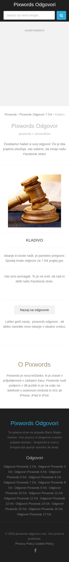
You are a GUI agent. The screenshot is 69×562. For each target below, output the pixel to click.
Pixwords (11, 114)
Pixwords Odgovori (35, 4)
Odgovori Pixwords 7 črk (20, 482)
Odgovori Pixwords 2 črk (20, 466)
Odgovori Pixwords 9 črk (30, 487)
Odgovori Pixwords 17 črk (34, 514)
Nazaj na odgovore (34, 310)
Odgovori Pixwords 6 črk (44, 477)
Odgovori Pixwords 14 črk (33, 503)
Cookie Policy (44, 543)
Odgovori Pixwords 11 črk (46, 493)
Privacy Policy (24, 543)
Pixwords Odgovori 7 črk (35, 114)
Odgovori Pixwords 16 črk (45, 509)
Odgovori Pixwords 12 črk (21, 498)
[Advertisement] (34, 71)
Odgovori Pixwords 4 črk (30, 472)
